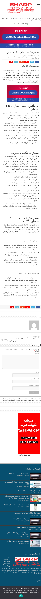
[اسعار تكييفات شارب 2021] (35, 521)
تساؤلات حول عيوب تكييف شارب (18, 541)
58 (18, 506)
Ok (21, 596)
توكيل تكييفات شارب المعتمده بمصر (29, 527)
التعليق (36, 353)
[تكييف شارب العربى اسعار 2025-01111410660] (20, 7)
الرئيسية (38, 18)
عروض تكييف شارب (10, 340)
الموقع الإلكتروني (34, 385)
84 (17, 486)
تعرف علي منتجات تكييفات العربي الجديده (22, 18)
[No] (38, 592)
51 (18, 520)
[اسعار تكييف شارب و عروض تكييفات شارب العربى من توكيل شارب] (35, 498)
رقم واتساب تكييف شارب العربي (26, 337)
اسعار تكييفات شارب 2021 (20, 518)
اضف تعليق (10, 57)
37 (18, 543)
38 (17, 536)
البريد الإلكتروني (34, 378)
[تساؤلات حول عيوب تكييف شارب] (35, 543)
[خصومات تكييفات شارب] (20, 24)
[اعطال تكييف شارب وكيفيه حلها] (35, 476)
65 (18, 500)
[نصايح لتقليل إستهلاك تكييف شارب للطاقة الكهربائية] (35, 535)
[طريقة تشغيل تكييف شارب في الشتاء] (35, 507)
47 (29, 529)
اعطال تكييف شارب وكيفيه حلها (18, 473)
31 (30, 515)
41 (30, 492)
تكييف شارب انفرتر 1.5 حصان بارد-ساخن (27, 490)
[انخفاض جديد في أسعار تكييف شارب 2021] (35, 484)
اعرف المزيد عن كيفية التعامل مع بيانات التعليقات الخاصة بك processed (21, 399)
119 (18, 475)
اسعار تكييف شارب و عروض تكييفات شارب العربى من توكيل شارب (17, 497)
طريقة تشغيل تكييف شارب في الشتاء (16, 504)
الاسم (37, 372)
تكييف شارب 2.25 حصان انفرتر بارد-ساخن (27, 513)
